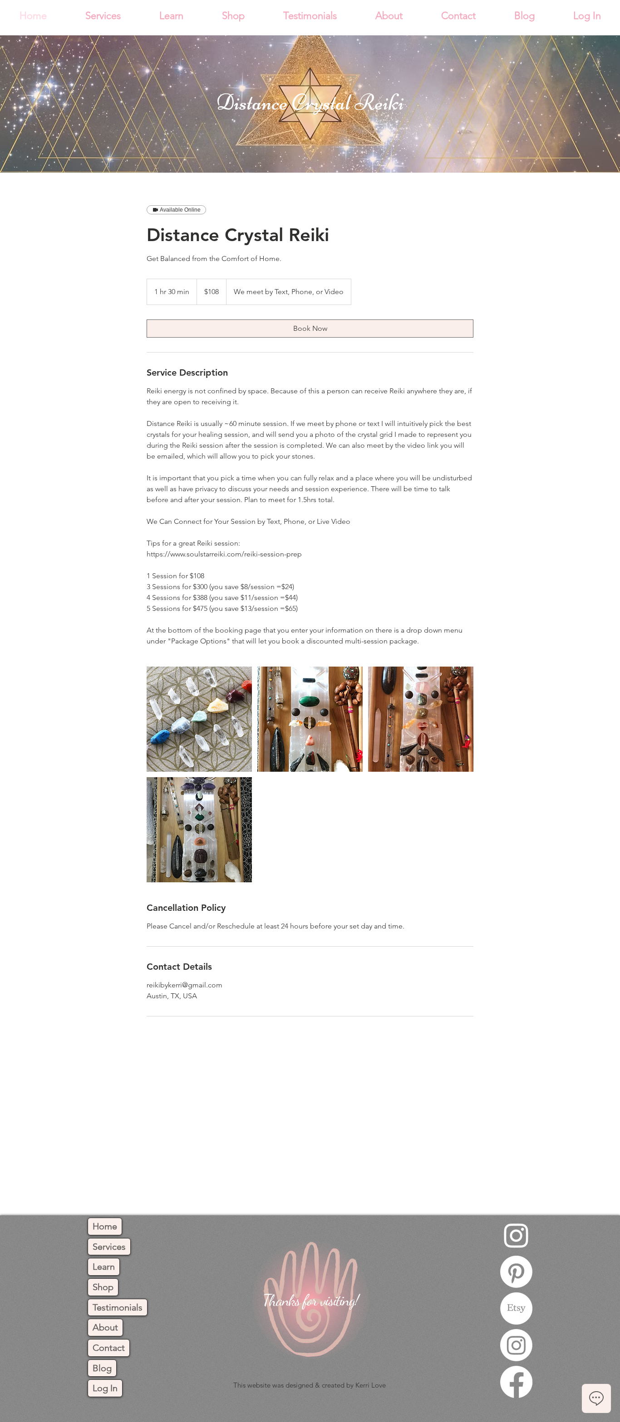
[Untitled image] (199, 719)
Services (109, 1246)
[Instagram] (516, 1235)
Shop (103, 1287)
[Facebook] (516, 1382)
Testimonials (118, 1307)
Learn (104, 1266)
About (105, 1327)
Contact (109, 1347)
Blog (102, 1368)
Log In (105, 1388)
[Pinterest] (516, 1272)
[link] (310, 328)
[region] (310, 1305)
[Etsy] (516, 1308)
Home (105, 1226)
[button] (103, 16)
